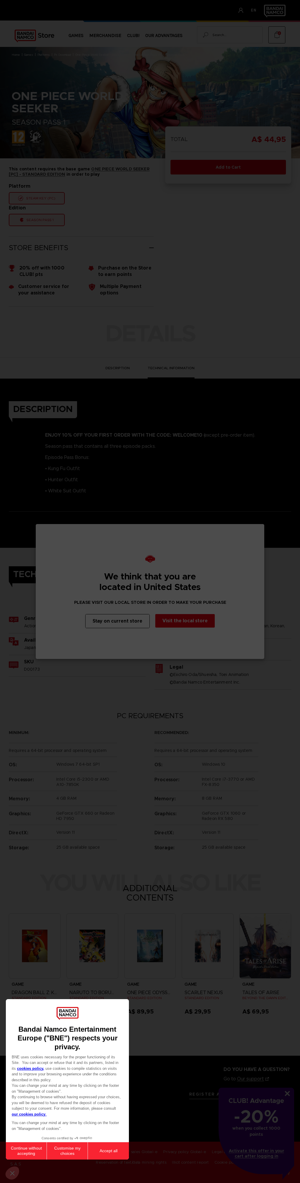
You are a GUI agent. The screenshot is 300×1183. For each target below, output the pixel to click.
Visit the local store (185, 621)
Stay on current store (117, 621)
